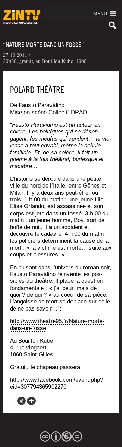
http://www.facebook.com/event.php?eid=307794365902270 (56, 383)
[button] (100, 13)
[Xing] (21, 401)
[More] (31, 401)
